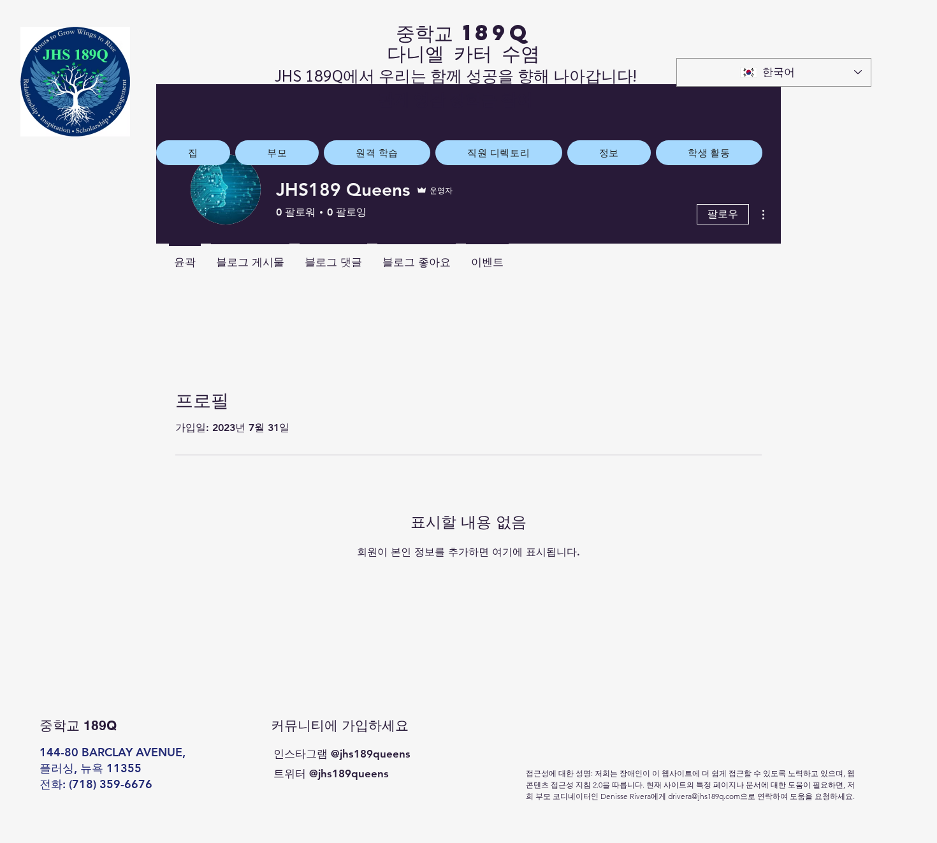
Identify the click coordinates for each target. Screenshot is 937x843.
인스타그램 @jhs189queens (341, 753)
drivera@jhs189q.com (704, 796)
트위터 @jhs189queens (331, 773)
